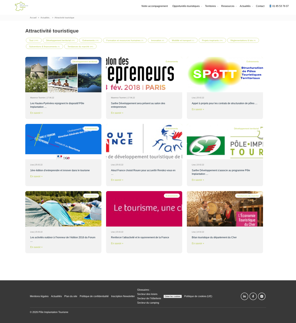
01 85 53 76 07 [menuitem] (280, 6)
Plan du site (70, 296)
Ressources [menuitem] (227, 6)
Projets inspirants (212, 40)
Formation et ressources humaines (124, 40)
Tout (33, 40)
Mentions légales (39, 296)
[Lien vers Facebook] (253, 296)
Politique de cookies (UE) (198, 296)
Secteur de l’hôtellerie (149, 298)
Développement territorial (60, 40)
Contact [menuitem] (260, 6)
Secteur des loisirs (147, 294)
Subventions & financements (44, 46)
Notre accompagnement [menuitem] (155, 6)
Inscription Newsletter (123, 296)
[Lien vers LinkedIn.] (244, 296)
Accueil (33, 17)
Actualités (56, 296)
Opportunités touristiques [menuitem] (186, 6)
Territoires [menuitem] (210, 6)
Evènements (90, 40)
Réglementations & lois (243, 40)
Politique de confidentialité (94, 296)
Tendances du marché (80, 46)
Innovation (157, 40)
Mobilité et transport (183, 40)
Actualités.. (46, 17)
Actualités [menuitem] (245, 6)
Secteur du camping (148, 302)
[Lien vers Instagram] (261, 296)
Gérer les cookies (173, 296)
